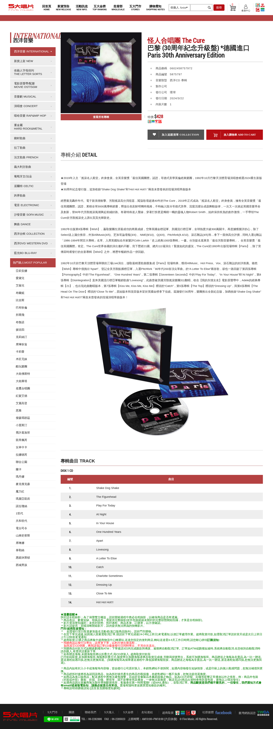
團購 (71, 712)
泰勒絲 (20, 550)
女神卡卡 (21, 447)
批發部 (118, 8)
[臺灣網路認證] (262, 713)
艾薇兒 (20, 285)
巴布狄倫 (21, 307)
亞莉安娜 (21, 270)
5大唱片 (21, 7)
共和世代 (21, 520)
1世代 (19, 513)
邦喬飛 (20, 314)
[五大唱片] (20, 716)
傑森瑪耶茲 (23, 418)
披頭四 (20, 329)
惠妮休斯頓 (23, 557)
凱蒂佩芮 (21, 440)
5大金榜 (128, 712)
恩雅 (18, 410)
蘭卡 (18, 469)
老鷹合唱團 (23, 388)
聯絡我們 (90, 712)
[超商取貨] (185, 713)
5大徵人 (109, 712)
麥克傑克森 (23, 484)
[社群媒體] (223, 712)
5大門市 (53, 712)
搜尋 (219, 7)
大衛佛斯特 (23, 373)
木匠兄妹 (21, 359)
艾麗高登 (21, 403)
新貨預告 (63, 8)
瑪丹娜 (20, 476)
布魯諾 (20, 322)
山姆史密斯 (23, 535)
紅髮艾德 (21, 395)
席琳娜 (20, 543)
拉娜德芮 (21, 454)
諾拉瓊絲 (21, 506)
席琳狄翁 (21, 344)
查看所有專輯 (101, 117)
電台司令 (21, 528)
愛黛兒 (20, 278)
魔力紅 (20, 491)
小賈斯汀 (21, 425)
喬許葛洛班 (23, 432)
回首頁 (46, 8)
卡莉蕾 (20, 351)
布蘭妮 (20, 293)
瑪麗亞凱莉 (23, 498)
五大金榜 (100, 8)
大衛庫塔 (21, 381)
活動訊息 (82, 8)
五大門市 (135, 8)
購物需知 (155, 8)
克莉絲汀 (21, 337)
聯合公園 (21, 462)
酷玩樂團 (21, 366)
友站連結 (147, 712)
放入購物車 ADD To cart (240, 134)
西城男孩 (21, 565)
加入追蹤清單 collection (180, 134)
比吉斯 (20, 300)
